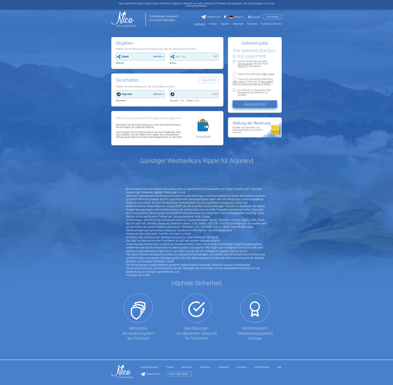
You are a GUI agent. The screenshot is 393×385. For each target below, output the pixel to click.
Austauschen (255, 104)
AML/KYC (243, 66)
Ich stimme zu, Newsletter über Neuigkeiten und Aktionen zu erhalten (254, 92)
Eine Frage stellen (178, 373)
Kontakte (252, 24)
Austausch (200, 24)
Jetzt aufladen (203, 136)
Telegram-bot (152, 373)
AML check (268, 74)
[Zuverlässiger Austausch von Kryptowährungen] (123, 18)
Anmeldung (272, 16)
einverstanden (245, 63)
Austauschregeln (149, 367)
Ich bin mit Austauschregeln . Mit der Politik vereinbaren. (253, 63)
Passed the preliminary (255, 74)
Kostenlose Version (271, 24)
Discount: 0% (209, 80)
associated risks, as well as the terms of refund (253, 82)
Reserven (187, 367)
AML (279, 367)
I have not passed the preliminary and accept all (253, 81)
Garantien (205, 367)
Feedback (223, 367)
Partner (213, 24)
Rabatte (225, 24)
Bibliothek (238, 24)
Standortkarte (261, 367)
